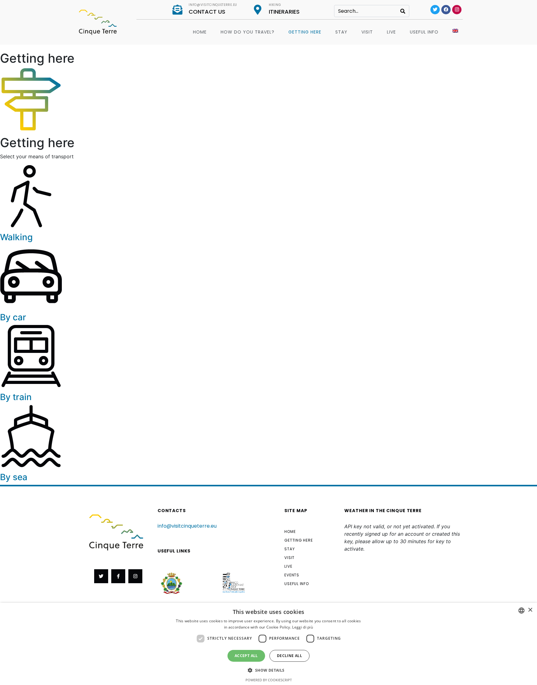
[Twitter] (435, 9)
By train (16, 397)
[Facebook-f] (118, 576)
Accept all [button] (246, 655)
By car (13, 317)
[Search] (403, 11)
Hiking (275, 4)
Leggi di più (302, 627)
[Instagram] (456, 9)
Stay (341, 32)
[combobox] (521, 610)
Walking (16, 237)
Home (200, 32)
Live (391, 32)
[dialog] (268, 644)
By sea (13, 477)
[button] (268, 669)
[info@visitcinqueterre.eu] (177, 10)
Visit (367, 32)
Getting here (304, 32)
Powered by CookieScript (269, 680)
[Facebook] (446, 9)
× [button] (530, 610)
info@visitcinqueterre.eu (213, 4)
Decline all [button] (289, 655)
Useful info (424, 32)
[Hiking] (258, 10)
